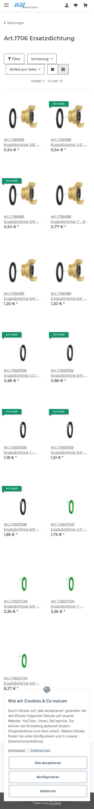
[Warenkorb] (85, 5)
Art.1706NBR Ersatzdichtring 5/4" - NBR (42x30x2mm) (21, 296)
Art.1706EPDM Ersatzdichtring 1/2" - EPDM (21, 373)
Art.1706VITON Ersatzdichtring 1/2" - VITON (68, 527)
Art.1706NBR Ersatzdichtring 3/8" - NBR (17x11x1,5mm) (21, 142)
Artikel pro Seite (23, 69)
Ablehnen (48, 791)
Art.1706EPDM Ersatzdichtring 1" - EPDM (19, 450)
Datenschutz (40, 750)
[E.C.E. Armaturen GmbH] (26, 5)
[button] (66, 5)
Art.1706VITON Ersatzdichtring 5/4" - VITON (21, 681)
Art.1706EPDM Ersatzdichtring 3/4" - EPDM (68, 373)
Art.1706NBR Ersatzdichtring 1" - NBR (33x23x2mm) (70, 219)
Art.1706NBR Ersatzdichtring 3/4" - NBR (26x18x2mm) (21, 219)
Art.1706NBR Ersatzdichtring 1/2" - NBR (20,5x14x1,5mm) (68, 142)
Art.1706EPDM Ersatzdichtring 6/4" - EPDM (21, 527)
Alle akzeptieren (48, 763)
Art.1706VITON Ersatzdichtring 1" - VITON (66, 604)
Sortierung (40, 59)
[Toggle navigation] (6, 3)
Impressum (16, 750)
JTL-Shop (55, 803)
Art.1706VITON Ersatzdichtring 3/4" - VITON (21, 604)
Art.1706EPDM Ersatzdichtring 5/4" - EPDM (68, 450)
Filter (15, 59)
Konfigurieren (48, 777)
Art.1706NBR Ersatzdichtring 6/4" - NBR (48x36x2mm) (68, 296)
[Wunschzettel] (75, 5)
